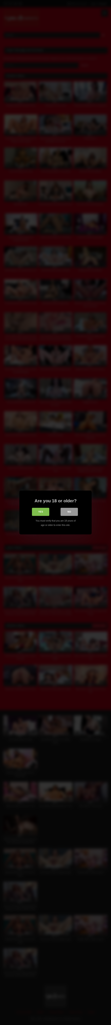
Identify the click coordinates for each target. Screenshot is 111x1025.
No (69, 512)
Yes (40, 512)
